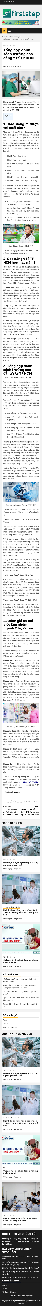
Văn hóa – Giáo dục (10, 1027)
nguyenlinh (18, 66)
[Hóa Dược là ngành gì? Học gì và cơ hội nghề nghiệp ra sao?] (21, 841)
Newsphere (31, 1301)
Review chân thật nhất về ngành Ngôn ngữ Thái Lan (20, 1277)
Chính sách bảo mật (24, 1296)
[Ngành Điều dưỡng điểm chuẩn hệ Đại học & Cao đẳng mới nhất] (21, 1197)
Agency (5, 1020)
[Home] (4, 30)
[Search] (38, 31)
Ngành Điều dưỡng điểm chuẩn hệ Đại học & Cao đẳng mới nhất (20, 1219)
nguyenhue (18, 869)
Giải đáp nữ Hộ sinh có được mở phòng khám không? (20, 1268)
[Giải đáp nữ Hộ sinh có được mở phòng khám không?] (21, 939)
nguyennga (18, 966)
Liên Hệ (13, 1296)
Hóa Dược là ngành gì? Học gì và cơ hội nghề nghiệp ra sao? (21, 864)
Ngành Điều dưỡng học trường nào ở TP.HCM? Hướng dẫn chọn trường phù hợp (20, 912)
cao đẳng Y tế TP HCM (28, 782)
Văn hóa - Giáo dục (9, 45)
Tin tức (5, 907)
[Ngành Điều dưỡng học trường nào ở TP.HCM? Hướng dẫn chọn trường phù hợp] (21, 889)
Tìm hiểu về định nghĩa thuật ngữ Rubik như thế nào (10, 811)
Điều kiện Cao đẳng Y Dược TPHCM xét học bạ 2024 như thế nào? (30, 811)
